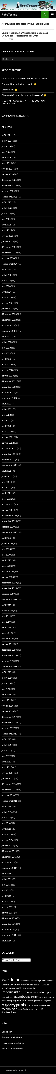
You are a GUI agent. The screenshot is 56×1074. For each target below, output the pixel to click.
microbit (43, 997)
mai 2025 (6, 219)
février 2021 (8, 504)
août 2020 (6, 538)
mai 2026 (6, 152)
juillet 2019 (7, 610)
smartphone (33, 1005)
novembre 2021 (9, 454)
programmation (18, 1000)
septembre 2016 (9, 800)
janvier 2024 (8, 308)
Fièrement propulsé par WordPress (16, 1070)
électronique (9, 1012)
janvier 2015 (8, 912)
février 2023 (8, 370)
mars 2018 (7, 700)
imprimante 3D (14, 992)
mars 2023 (7, 364)
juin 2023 (6, 347)
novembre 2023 (9, 319)
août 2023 (6, 336)
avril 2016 (6, 828)
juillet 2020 (7, 543)
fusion (12, 988)
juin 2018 (6, 683)
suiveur (47, 1005)
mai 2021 (6, 487)
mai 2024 (6, 286)
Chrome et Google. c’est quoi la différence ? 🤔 (24, 95)
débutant (37, 985)
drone (29, 984)
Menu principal (52, 14)
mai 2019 (6, 621)
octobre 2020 (8, 526)
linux (3, 997)
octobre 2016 (8, 795)
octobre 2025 (8, 191)
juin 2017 (6, 750)
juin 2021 (6, 482)
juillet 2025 (7, 208)
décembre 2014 (9, 918)
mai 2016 (6, 823)
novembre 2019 (9, 588)
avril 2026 (6, 157)
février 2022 (8, 437)
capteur (41, 980)
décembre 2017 (9, 717)
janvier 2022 (8, 442)
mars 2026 (7, 163)
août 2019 (6, 605)
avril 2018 (6, 694)
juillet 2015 (7, 879)
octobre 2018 (8, 661)
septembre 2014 (9, 935)
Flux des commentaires (13, 1043)
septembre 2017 (9, 733)
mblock (15, 997)
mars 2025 (7, 230)
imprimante (29, 987)
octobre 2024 (8, 258)
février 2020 (8, 571)
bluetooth (25, 980)
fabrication (6, 988)
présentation (39, 1000)
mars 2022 (7, 431)
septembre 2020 (9, 532)
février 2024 (8, 303)
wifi (41, 1009)
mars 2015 (7, 901)
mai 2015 (6, 890)
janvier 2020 (8, 577)
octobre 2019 (8, 593)
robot (24, 1004)
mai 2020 (6, 554)
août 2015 (6, 873)
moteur (51, 997)
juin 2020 (6, 549)
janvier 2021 (8, 510)
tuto (37, 1009)
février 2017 (8, 772)
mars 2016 (7, 834)
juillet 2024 (7, 275)
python (48, 1000)
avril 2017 (6, 761)
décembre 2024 (9, 247)
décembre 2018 (9, 649)
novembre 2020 (9, 521)
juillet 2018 (7, 677)
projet (30, 1000)
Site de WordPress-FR (12, 1048)
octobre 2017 (8, 728)
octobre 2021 (8, 459)
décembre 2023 (9, 314)
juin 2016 (6, 817)
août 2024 (6, 269)
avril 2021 (6, 493)
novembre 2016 (9, 789)
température (24, 1009)
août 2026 (6, 135)
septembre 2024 (9, 263)
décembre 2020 (9, 515)
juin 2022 (6, 414)
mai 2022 (6, 420)
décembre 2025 (9, 180)
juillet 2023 (7, 342)
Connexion (7, 1031)
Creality (5, 984)
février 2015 (8, 907)
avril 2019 (6, 627)
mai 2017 (6, 756)
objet (9, 1001)
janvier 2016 (8, 845)
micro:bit (33, 996)
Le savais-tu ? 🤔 (9, 89)
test (32, 1009)
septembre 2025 (9, 196)
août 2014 (6, 940)
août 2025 (6, 202)
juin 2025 (6, 213)
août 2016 (6, 806)
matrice (9, 997)
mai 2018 (6, 689)
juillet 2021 (7, 476)
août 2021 (6, 470)
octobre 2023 (8, 325)
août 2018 (6, 672)
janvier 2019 (8, 644)
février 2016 (8, 840)
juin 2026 (6, 146)
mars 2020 (7, 566)
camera (33, 980)
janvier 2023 (8, 375)
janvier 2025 (8, 241)
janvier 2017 (8, 778)
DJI (12, 984)
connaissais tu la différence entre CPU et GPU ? (24, 78)
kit (40, 992)
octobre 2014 (8, 929)
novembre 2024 (9, 252)
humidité (19, 988)
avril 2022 (6, 426)
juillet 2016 (7, 812)
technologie (9, 1009)
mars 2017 (7, 767)
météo (4, 1001)
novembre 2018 (9, 655)
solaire (41, 1005)
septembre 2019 (9, 599)
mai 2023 (6, 353)
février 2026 (8, 168)
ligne (48, 992)
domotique (19, 984)
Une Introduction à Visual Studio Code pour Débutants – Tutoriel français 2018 (25, 34)
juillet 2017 (7, 745)
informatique (32, 992)
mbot (23, 996)
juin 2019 (6, 616)
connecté (50, 981)
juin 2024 (6, 280)
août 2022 (6, 403)
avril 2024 (6, 291)
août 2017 (6, 739)
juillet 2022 (7, 409)
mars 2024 (7, 297)
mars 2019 (7, 633)
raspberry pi (10, 1005)
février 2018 (8, 705)
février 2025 (8, 235)
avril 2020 (6, 560)
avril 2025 (6, 224)
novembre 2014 (9, 924)
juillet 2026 (7, 140)
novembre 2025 (9, 185)
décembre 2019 (9, 582)
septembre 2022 (9, 398)
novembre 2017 (9, 722)
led (43, 992)
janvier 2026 (8, 174)
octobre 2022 (8, 392)
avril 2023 (6, 359)
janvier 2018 (8, 711)
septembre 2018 (9, 666)
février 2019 (8, 638)
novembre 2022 (9, 387)
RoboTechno (9, 14)
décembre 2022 (9, 381)
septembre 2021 (9, 465)
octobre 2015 (8, 862)
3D (3, 980)
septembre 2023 (9, 331)
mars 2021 (7, 498)
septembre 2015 (9, 868)
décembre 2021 (9, 448)
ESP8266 (45, 985)
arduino (13, 979)
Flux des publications (12, 1037)
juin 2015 (6, 884)
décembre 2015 (9, 851)
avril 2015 (6, 896)
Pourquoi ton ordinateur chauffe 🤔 (19, 84)
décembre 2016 (9, 784)
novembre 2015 (9, 856)
